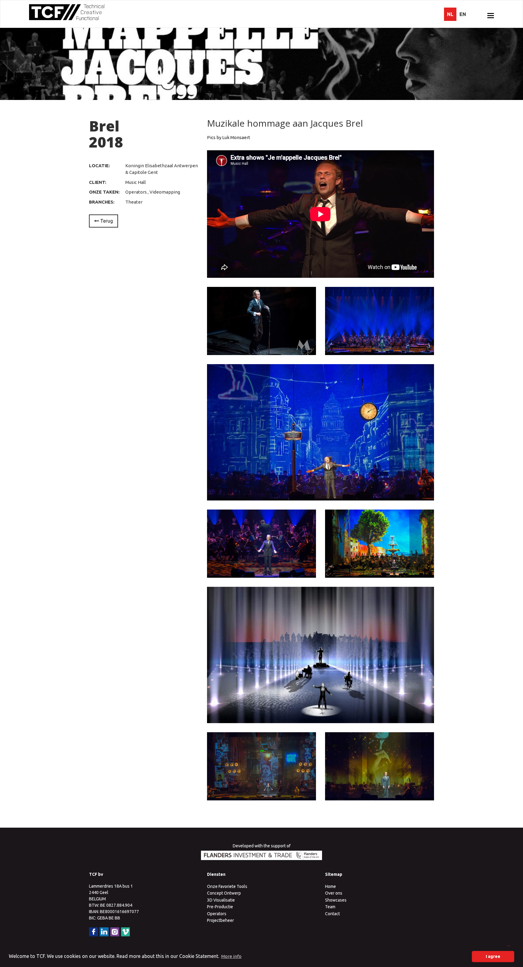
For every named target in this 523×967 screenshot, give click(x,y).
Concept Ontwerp (224, 893)
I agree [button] (493, 956)
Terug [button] (106, 221)
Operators (216, 913)
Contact (332, 913)
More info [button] (231, 956)
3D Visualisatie (221, 900)
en (462, 14)
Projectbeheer (220, 920)
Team (330, 906)
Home (330, 886)
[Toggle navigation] (490, 15)
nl (450, 14)
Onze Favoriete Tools (227, 886)
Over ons (333, 893)
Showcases (336, 900)
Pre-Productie (220, 906)
